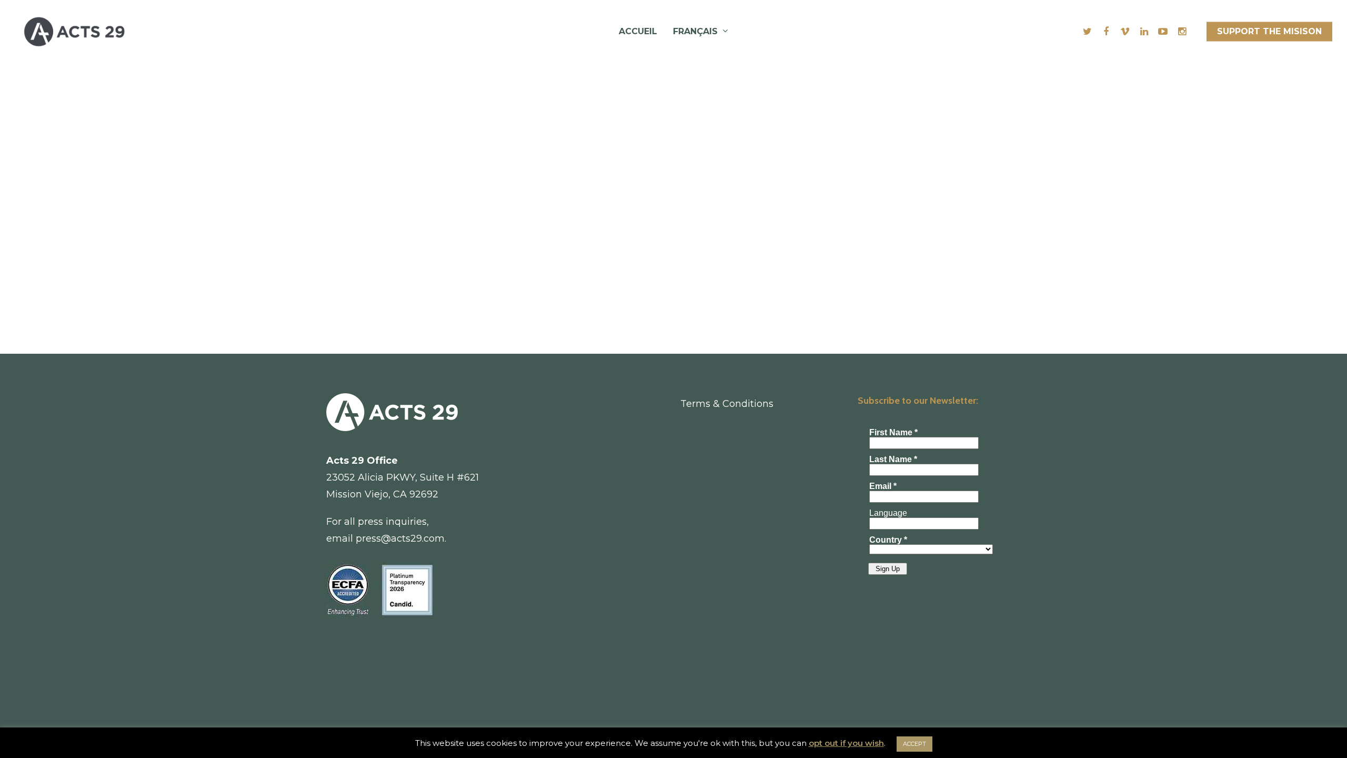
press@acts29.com (400, 538)
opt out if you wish (846, 743)
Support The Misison (1269, 31)
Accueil (638, 31)
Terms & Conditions (726, 404)
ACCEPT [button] (914, 743)
